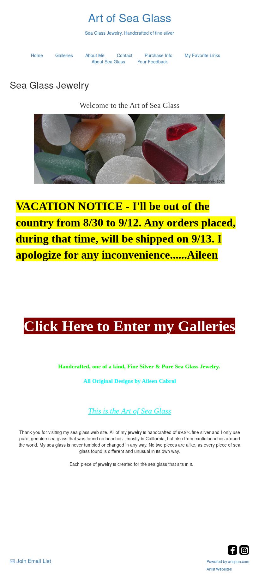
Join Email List (33, 561)
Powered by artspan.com (228, 561)
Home (37, 55)
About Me (95, 55)
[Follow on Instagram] (244, 553)
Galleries (64, 55)
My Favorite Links (202, 55)
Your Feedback (152, 61)
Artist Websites (219, 568)
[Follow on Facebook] (233, 553)
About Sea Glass (108, 61)
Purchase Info (158, 55)
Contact (124, 55)
